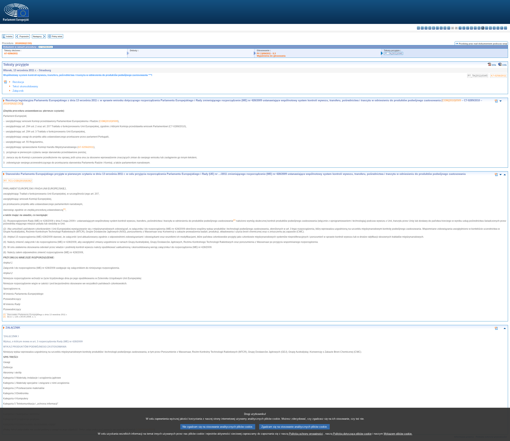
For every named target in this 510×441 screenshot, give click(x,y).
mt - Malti (475, 28)
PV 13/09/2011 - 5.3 (266, 53)
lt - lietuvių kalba (467, 28)
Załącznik (18, 90)
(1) (4, 314)
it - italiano (460, 28)
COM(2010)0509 (451, 100)
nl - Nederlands (479, 28)
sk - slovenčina (494, 28)
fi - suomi (501, 28)
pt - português (486, 28)
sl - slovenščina (497, 28)
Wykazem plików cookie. (398, 433)
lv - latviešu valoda (463, 28)
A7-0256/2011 (11, 53)
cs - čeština (426, 28)
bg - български (418, 28)
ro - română (490, 28)
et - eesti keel (437, 28)
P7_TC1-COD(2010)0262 (18, 180)
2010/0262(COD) (23, 43)
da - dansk (429, 28)
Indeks (9, 36)
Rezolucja (18, 82)
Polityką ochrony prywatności (306, 433)
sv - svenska (505, 28)
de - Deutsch (433, 28)
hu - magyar (471, 28)
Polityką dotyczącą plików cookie (352, 433)
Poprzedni (24, 36)
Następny (37, 36)
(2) (4, 317)
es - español (422, 28)
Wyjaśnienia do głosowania (271, 56)
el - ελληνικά (441, 28)
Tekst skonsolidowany (25, 86)
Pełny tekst (57, 36)
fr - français (448, 28)
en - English (444, 28)
